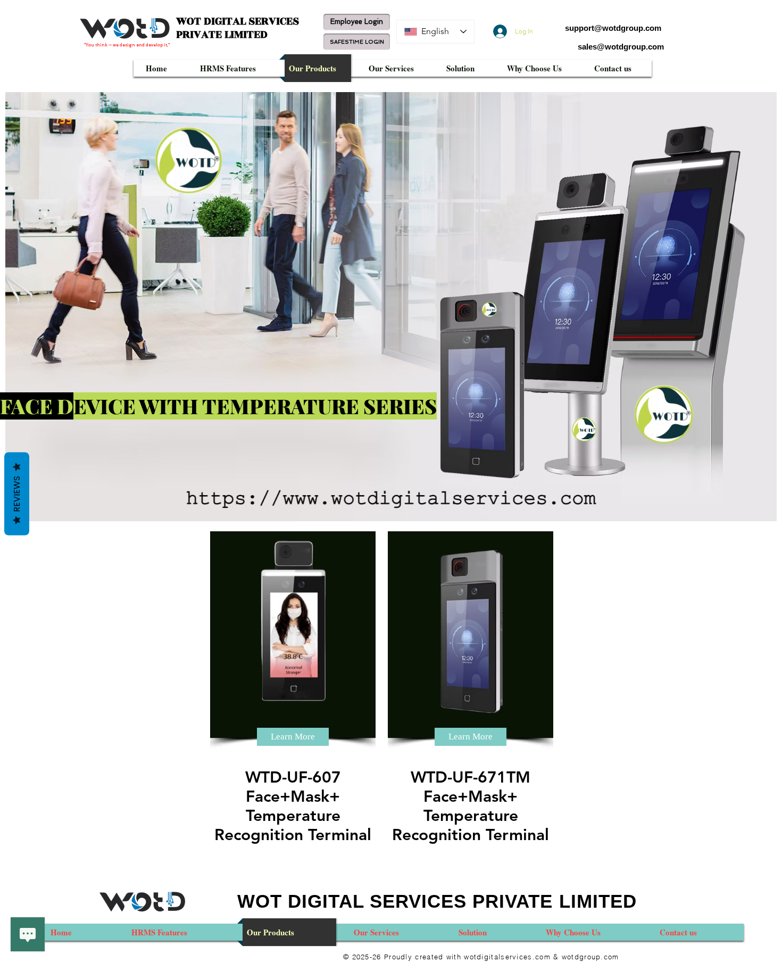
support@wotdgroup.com (613, 27)
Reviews (17, 493)
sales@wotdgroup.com (621, 46)
